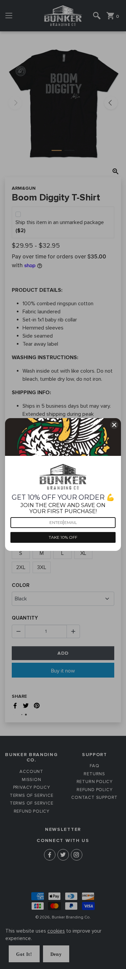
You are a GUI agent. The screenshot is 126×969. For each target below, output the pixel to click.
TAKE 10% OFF (63, 537)
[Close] (114, 425)
